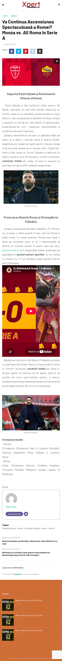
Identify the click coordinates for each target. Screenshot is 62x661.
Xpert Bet (11, 506)
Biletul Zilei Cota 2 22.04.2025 (29, 615)
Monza (20, 528)
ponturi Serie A (10, 250)
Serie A (14, 16)
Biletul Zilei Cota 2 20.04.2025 (29, 630)
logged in (18, 574)
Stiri (5, 16)
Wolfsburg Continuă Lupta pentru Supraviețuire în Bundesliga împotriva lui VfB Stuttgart (26, 553)
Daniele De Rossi (9, 528)
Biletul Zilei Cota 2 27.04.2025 (28, 600)
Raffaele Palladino (33, 528)
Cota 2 (18, 603)
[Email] (26, 514)
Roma (44, 528)
